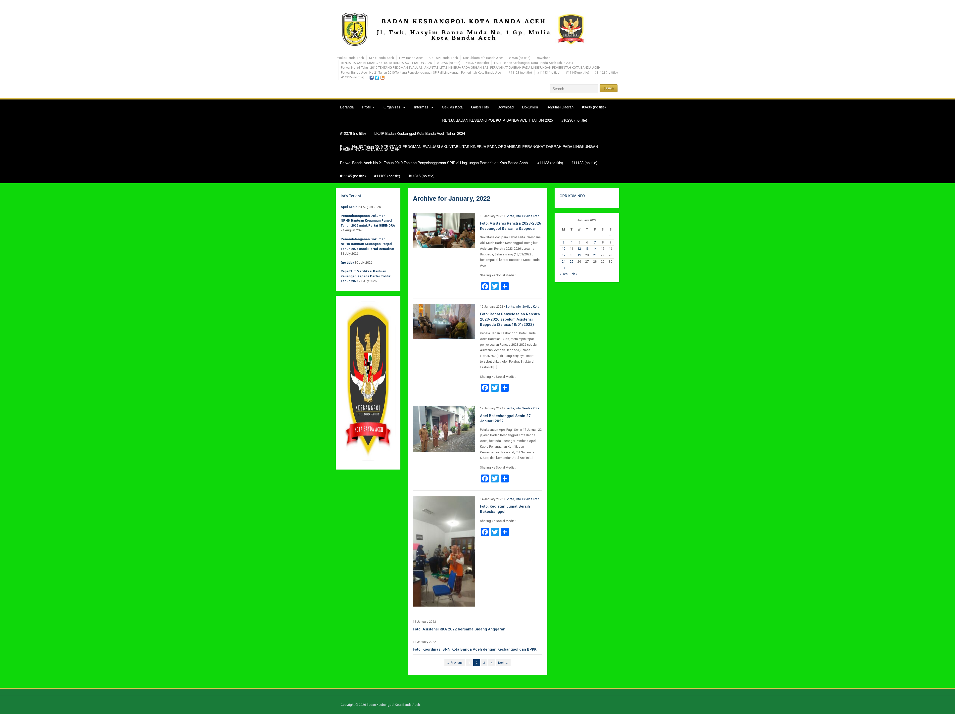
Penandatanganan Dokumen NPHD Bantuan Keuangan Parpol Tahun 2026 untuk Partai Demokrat (367, 244)
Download (543, 58)
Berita (510, 216)
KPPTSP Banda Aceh (443, 58)
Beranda (347, 106)
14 (595, 248)
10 (563, 248)
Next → (503, 663)
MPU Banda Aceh (381, 58)
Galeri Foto (480, 106)
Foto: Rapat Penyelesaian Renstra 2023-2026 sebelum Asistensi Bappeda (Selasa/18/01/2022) (510, 319)
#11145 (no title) (577, 72)
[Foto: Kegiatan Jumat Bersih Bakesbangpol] (444, 551)
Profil (366, 106)
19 (579, 255)
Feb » (573, 274)
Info (518, 216)
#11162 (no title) (606, 72)
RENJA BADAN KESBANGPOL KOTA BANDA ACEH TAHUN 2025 (386, 63)
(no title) (347, 262)
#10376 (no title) (477, 63)
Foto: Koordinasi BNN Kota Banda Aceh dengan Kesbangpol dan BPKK (474, 649)
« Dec (564, 274)
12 (579, 248)
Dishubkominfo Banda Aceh (483, 58)
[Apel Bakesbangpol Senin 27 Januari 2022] (444, 428)
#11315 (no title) (352, 77)
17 (563, 255)
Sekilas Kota (452, 106)
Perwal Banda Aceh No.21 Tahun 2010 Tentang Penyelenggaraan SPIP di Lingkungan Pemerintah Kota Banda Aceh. (422, 72)
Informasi (421, 106)
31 (563, 268)
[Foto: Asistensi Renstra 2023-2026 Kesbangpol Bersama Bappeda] (444, 230)
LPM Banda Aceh (411, 58)
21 (595, 255)
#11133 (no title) (549, 72)
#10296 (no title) (448, 63)
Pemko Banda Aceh (350, 58)
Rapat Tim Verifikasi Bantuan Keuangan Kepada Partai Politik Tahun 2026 (365, 276)
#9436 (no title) (519, 58)
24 (563, 261)
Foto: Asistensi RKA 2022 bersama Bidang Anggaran (459, 629)
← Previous (455, 663)
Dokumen (530, 106)
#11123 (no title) (520, 72)
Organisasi (392, 106)
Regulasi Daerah (559, 106)
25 (571, 261)
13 (587, 248)
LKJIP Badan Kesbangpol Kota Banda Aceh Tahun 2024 (533, 63)
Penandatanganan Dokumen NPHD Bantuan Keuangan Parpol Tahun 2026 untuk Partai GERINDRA (368, 220)
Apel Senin (349, 207)
